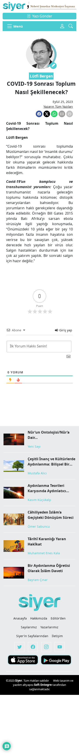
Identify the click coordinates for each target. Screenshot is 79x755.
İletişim (57, 636)
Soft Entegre (43, 685)
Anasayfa (20, 618)
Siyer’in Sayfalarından (32, 636)
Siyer (18, 681)
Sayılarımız (29, 627)
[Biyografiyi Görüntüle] (53, 65)
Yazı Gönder (42, 16)
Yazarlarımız (49, 627)
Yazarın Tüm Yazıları (58, 106)
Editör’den (58, 618)
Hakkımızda (38, 618)
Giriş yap (65, 330)
